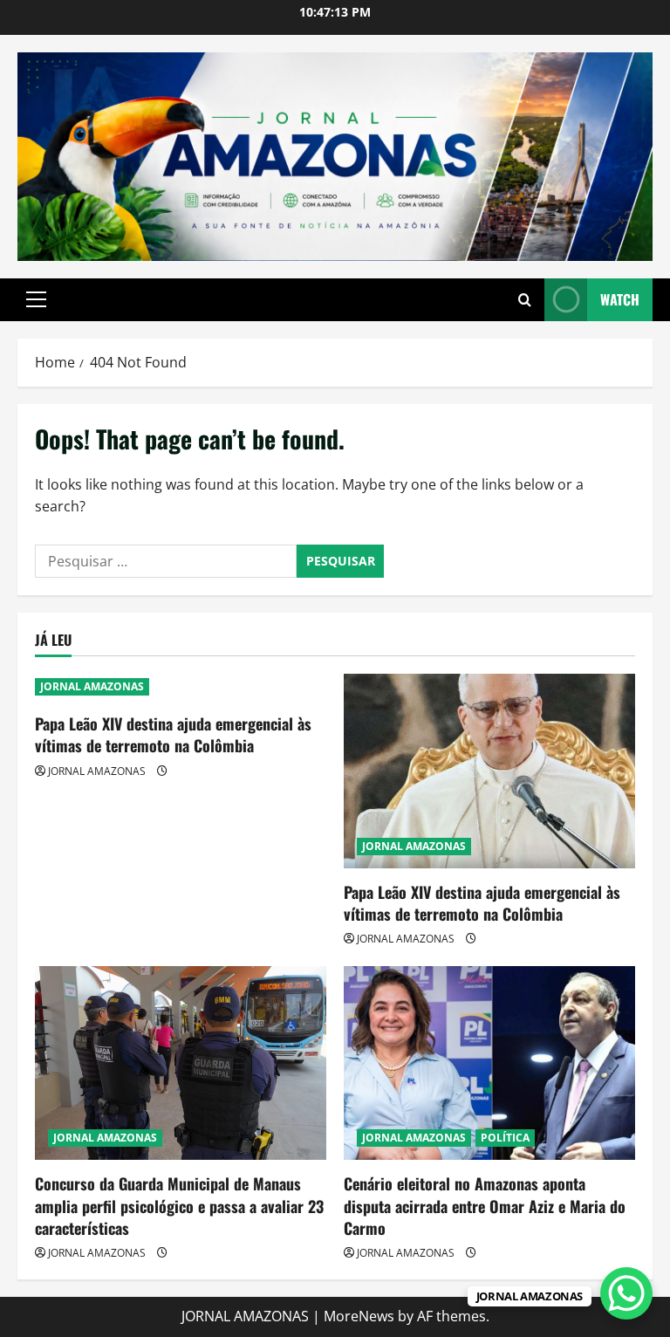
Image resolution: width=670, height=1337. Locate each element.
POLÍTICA (505, 1137)
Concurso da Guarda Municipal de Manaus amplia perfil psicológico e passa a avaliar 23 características (179, 1205)
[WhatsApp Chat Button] (626, 1293)
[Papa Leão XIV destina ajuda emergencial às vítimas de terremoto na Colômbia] (489, 771)
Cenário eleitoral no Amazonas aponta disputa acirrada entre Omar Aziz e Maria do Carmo (485, 1205)
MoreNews (359, 1316)
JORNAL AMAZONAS (92, 686)
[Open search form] (524, 300)
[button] (36, 299)
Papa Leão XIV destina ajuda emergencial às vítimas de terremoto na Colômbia (173, 734)
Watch (619, 299)
